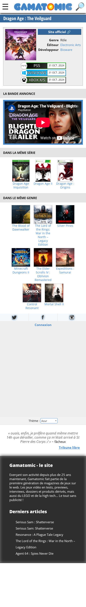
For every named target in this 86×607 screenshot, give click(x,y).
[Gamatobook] (43, 317)
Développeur (48, 50)
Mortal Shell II (54, 304)
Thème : (35, 421)
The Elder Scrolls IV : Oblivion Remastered (43, 274)
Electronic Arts (70, 45)
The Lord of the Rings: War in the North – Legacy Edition (43, 235)
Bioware (66, 50)
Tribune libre (69, 447)
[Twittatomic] (14, 317)
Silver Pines (65, 226)
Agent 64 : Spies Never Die (34, 553)
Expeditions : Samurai (65, 270)
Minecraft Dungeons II (21, 270)
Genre (54, 40)
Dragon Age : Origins (65, 185)
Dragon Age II (43, 184)
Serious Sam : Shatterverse (35, 522)
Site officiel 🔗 (59, 32)
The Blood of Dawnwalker (21, 227)
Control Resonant (32, 306)
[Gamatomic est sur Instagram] (72, 317)
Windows (37, 72)
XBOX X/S (37, 79)
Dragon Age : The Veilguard (27, 18)
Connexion (43, 325)
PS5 (37, 65)
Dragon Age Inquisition (21, 185)
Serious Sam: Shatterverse (34, 528)
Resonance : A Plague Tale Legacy (39, 534)
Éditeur (53, 45)
